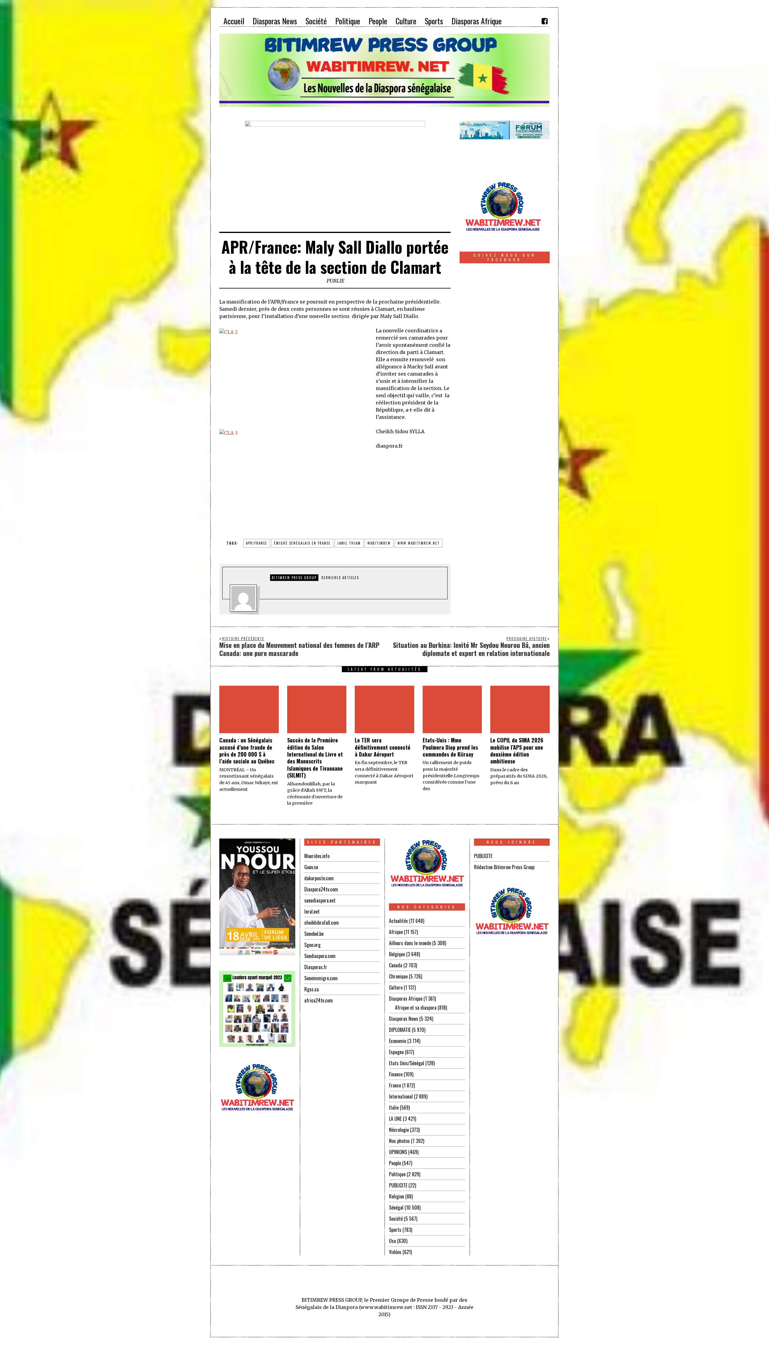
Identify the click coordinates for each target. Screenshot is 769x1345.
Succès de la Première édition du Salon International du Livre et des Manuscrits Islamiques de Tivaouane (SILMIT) (315, 757)
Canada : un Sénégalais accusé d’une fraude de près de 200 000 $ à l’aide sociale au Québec (247, 750)
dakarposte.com (319, 878)
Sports (395, 1229)
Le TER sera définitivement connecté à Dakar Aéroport (382, 747)
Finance (396, 1074)
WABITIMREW (379, 543)
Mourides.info (317, 856)
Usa (392, 1240)
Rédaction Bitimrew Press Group (504, 867)
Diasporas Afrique (405, 998)
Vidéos (395, 1252)
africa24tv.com (318, 1000)
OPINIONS (398, 1152)
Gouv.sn (311, 867)
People (395, 1163)
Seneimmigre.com (321, 978)
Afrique (396, 931)
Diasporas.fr (315, 967)
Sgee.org (312, 944)
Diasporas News (403, 1018)
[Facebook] (545, 21)
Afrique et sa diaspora (415, 1007)
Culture (396, 987)
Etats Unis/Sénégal (406, 1063)
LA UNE (395, 1118)
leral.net (312, 911)
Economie (397, 1040)
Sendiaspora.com (320, 956)
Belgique (397, 954)
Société (396, 1218)
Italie (394, 1107)
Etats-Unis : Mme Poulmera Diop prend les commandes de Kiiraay (450, 747)
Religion (396, 1196)
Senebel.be (314, 933)
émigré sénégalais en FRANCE (302, 543)
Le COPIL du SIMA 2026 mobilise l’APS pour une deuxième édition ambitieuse (516, 750)
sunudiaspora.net (320, 900)
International (401, 1096)
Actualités (398, 920)
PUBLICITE (398, 1185)
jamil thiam (349, 543)
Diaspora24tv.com (321, 889)
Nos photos (399, 1140)
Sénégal (396, 1207)
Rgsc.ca (311, 989)
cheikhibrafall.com (321, 922)
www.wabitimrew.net (418, 543)
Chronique (398, 976)
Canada (395, 965)
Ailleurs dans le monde (410, 943)
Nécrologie (399, 1129)
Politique (397, 1174)
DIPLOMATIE (400, 1029)
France (395, 1085)
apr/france (256, 543)
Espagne (396, 1052)
